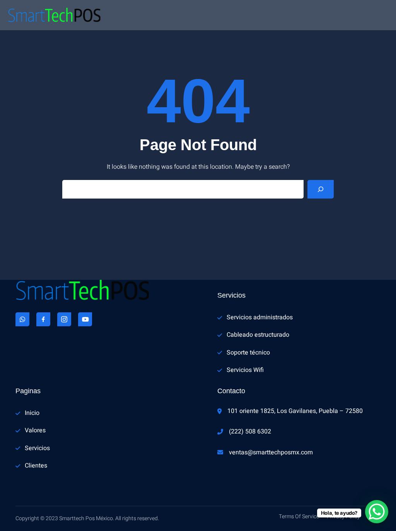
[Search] (320, 189)
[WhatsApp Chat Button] (376, 511)
